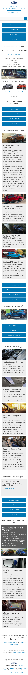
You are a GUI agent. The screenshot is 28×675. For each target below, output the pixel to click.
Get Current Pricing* (14, 54)
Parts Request (14, 505)
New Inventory (14, 25)
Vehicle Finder (14, 109)
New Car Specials (14, 285)
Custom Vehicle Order (13, 114)
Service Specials (14, 509)
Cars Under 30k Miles (14, 294)
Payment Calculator (14, 118)
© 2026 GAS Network (9, 667)
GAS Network (11, 668)
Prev (3, 89)
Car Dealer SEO (19, 672)
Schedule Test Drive (14, 335)
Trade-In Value (14, 330)
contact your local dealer (18, 652)
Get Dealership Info (13, 12)
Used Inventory (14, 29)
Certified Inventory (14, 34)
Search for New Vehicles (10, 642)
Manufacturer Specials (14, 290)
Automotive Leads (9, 672)
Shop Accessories (9, 488)
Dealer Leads (20, 665)
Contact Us (14, 39)
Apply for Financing (13, 325)
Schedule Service (14, 500)
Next (24, 89)
